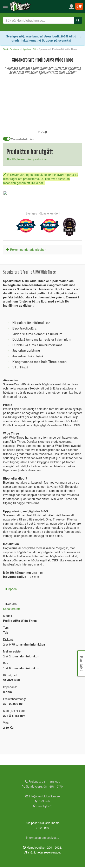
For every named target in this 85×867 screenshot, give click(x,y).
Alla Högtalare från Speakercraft (27, 159)
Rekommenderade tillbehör (28, 249)
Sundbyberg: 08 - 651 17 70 (44, 786)
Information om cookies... (42, 837)
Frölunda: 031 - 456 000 (44, 781)
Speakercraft (11, 609)
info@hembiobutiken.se (44, 796)
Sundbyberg (44, 806)
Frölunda (44, 801)
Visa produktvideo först (22, 139)
